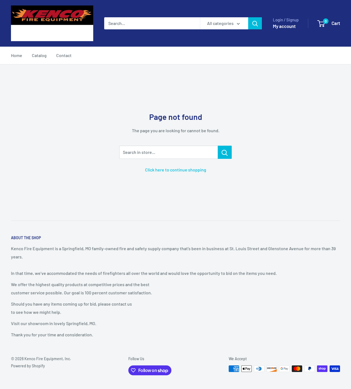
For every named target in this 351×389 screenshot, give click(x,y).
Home (16, 55)
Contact (64, 55)
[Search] (255, 23)
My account (284, 26)
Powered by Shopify (28, 365)
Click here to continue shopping (175, 169)
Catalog (39, 55)
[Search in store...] (225, 152)
